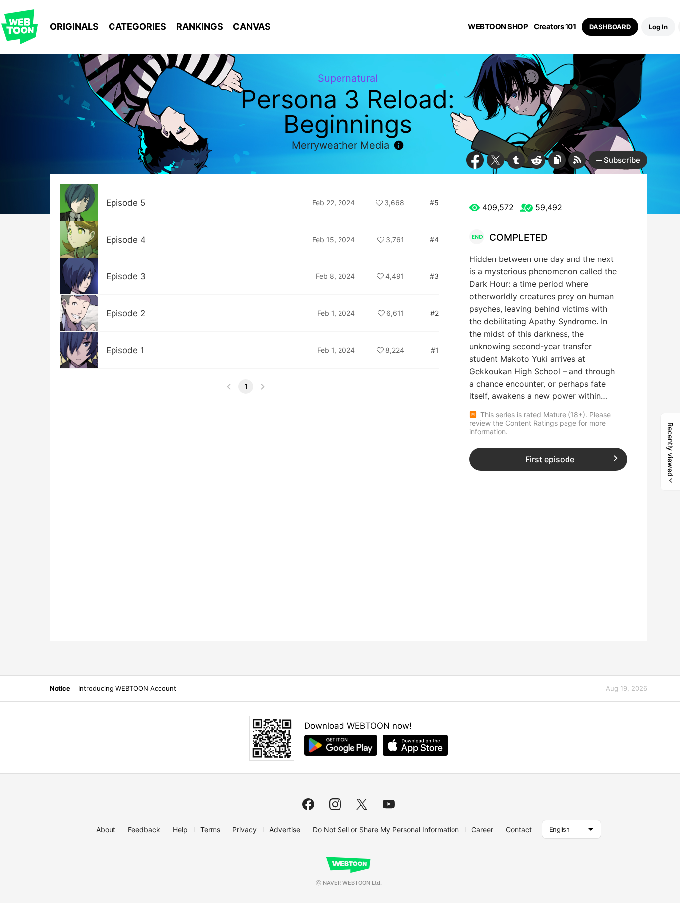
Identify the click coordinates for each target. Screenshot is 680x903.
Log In (658, 27)
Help (180, 829)
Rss (577, 160)
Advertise (284, 829)
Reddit (536, 160)
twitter (361, 804)
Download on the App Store (415, 745)
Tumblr (516, 160)
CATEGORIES (137, 26)
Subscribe (622, 160)
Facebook (475, 160)
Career (482, 829)
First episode (549, 459)
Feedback (144, 829)
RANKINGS (199, 26)
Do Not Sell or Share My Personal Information (386, 829)
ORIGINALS (74, 26)
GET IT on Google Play (340, 745)
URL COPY (557, 160)
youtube (388, 804)
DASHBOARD (610, 27)
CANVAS (252, 26)
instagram (335, 804)
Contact (519, 829)
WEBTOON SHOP (498, 26)
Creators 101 (555, 26)
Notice (60, 688)
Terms (210, 829)
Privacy (244, 829)
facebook (308, 804)
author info (399, 145)
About (105, 829)
